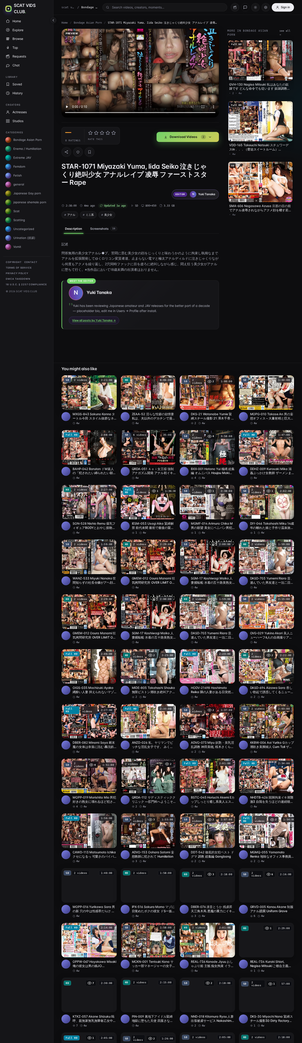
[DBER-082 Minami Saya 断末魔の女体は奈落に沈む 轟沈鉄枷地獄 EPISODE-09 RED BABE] (89, 729)
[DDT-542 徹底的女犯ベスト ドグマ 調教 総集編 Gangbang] (207, 838)
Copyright (14, 262)
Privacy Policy (17, 273)
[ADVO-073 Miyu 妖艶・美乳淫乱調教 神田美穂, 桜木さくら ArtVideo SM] (207, 729)
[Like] (78, 152)
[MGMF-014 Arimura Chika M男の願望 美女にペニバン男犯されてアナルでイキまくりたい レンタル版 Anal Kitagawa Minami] (207, 510)
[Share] (66, 152)
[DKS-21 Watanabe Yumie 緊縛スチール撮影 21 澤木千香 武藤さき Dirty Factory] (207, 400)
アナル (71, 214)
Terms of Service (18, 267)
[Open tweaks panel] (265, 7)
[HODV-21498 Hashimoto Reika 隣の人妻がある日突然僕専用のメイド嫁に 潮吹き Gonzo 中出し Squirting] (207, 674)
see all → (285, 32)
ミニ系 (90, 214)
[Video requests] (235, 7)
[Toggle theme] (255, 7)
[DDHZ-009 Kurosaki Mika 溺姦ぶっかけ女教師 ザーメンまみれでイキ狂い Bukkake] (266, 455)
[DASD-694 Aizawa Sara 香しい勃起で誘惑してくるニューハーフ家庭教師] (266, 674)
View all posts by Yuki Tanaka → (94, 320)
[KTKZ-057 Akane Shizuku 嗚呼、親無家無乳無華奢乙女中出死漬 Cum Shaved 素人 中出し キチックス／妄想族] (89, 1003)
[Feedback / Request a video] (245, 7)
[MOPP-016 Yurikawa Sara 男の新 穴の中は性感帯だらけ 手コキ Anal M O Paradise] (89, 893)
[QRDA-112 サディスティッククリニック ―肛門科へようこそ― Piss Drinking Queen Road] (148, 784)
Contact (30, 262)
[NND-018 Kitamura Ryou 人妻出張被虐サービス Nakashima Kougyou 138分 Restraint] (207, 1003)
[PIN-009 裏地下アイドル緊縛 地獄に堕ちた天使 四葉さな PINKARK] (148, 1003)
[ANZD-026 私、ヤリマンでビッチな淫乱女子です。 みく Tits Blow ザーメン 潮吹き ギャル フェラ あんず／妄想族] (148, 729)
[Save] (89, 152)
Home (64, 22)
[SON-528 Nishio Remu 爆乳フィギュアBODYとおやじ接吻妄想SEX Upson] (89, 510)
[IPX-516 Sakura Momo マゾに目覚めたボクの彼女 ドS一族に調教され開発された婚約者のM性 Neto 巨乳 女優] (148, 893)
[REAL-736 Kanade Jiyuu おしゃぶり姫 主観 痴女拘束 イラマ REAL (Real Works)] (207, 948)
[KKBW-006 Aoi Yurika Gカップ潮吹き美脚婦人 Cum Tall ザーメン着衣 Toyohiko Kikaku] (266, 729)
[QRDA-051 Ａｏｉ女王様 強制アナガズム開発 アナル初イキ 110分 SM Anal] (148, 455)
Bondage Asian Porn (88, 22)
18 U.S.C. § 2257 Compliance (26, 284)
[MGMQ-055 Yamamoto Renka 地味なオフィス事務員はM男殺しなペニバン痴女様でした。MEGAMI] (266, 838)
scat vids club (68, 7)
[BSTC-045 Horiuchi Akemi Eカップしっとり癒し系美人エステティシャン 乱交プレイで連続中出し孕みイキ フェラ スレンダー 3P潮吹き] (207, 784)
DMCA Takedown (18, 278)
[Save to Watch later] (110, 380)
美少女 (108, 214)
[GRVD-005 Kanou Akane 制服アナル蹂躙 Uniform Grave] (266, 893)
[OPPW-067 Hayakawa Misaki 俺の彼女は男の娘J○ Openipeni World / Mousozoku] (89, 948)
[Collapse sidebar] (53, 20)
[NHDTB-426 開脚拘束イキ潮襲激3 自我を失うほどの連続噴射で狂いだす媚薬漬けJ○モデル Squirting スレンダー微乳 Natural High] (266, 784)
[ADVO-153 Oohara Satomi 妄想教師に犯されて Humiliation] (148, 838)
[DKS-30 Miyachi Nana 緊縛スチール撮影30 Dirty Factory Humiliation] (266, 1003)
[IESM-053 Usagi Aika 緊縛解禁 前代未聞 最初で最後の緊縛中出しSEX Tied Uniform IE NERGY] (148, 510)
